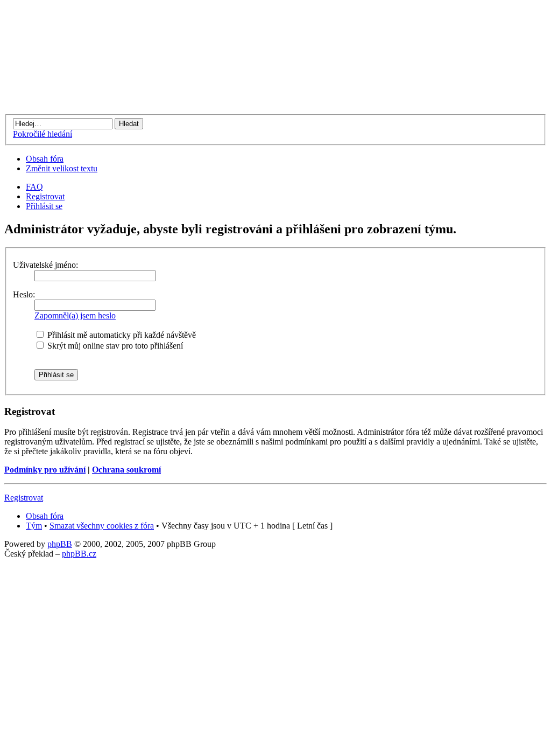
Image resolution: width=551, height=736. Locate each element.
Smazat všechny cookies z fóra (102, 525)
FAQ (34, 186)
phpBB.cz (79, 553)
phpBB (59, 543)
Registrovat (45, 196)
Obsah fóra (44, 158)
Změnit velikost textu (61, 168)
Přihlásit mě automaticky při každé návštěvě (120, 334)
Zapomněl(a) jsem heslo (75, 315)
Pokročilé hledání (42, 133)
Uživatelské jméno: (45, 264)
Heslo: (24, 294)
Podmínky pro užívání (45, 469)
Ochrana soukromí (126, 469)
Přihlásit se (44, 206)
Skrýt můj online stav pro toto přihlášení (114, 345)
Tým (34, 525)
